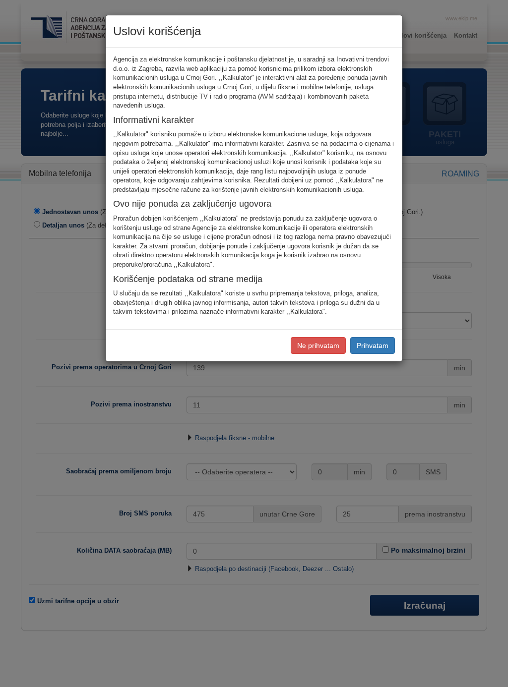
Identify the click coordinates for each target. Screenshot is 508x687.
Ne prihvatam (318, 345)
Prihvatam (372, 345)
